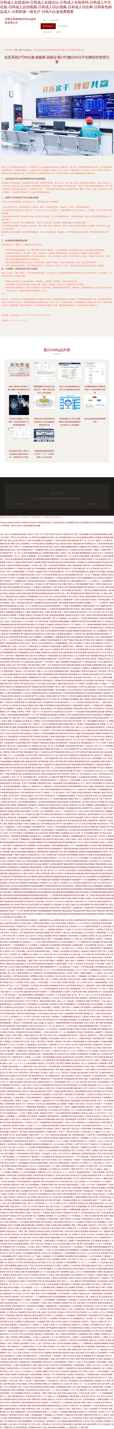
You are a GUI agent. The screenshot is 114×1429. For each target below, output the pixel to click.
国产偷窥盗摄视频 (31, 553)
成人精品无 (60, 793)
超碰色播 (102, 1063)
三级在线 (85, 1017)
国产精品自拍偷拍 (23, 733)
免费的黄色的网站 (63, 1023)
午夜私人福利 (106, 1200)
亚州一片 (96, 989)
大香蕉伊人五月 (31, 1122)
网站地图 (36, 526)
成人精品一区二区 (24, 606)
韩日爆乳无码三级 (39, 606)
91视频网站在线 (19, 581)
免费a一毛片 (46, 665)
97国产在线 (65, 1007)
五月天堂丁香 (104, 814)
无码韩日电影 (11, 1175)
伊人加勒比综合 (54, 1169)
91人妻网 (51, 992)
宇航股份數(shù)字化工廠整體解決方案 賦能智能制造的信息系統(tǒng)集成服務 (70, 422)
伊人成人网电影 (34, 1160)
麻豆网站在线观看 (94, 693)
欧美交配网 (37, 1129)
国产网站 (67, 637)
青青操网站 (67, 1178)
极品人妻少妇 (34, 1007)
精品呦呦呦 (46, 1085)
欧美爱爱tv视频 (62, 724)
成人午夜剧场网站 (32, 1185)
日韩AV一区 (101, 1101)
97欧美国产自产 (21, 926)
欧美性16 (71, 656)
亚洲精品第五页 (80, 693)
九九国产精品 (57, 1094)
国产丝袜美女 (59, 587)
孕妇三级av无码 (61, 758)
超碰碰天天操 (41, 572)
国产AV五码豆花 (78, 1150)
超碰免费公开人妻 (23, 964)
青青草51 (54, 780)
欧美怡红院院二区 (71, 578)
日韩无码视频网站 (49, 733)
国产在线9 (45, 615)
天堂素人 (25, 1101)
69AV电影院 (34, 985)
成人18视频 (28, 799)
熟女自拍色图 (94, 942)
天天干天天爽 (87, 989)
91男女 (69, 596)
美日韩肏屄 (42, 1045)
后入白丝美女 (59, 1144)
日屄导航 (11, 1138)
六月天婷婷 (103, 1026)
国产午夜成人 (75, 609)
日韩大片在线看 (75, 643)
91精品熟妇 (54, 1017)
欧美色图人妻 (29, 559)
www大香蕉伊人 (52, 1029)
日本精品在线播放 (26, 796)
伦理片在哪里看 (45, 727)
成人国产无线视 (54, 752)
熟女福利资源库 (64, 1150)
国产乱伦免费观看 (64, 768)
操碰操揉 (30, 852)
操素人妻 (76, 954)
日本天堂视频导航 (32, 578)
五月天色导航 (17, 957)
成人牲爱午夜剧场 (31, 1010)
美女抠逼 (6, 1010)
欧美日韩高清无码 (7, 926)
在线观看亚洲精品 (97, 656)
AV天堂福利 (19, 1045)
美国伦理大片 (68, 534)
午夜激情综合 (97, 1045)
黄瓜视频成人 (48, 680)
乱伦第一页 (28, 690)
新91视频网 (101, 606)
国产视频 (98, 845)
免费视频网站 (52, 802)
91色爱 (7, 774)
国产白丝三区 (87, 1060)
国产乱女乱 (94, 771)
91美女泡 (88, 1104)
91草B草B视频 (65, 590)
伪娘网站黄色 (77, 945)
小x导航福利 (44, 808)
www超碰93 (98, 973)
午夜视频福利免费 (54, 842)
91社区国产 (4, 537)
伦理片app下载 (73, 584)
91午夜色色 (98, 1191)
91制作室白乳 (21, 1197)
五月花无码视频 (47, 721)
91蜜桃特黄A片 (22, 1051)
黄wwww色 (41, 575)
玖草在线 (24, 948)
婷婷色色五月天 (48, 1101)
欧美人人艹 (58, 1032)
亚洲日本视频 (34, 652)
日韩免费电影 (48, 637)
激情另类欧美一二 (38, 758)
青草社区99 (19, 1107)
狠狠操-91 (88, 705)
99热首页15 (14, 933)
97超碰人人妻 (99, 1107)
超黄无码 (82, 789)
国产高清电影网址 (15, 693)
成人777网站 (95, 1013)
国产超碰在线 (15, 948)
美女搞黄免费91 (79, 1094)
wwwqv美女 (109, 1203)
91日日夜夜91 (30, 572)
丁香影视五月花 (74, 743)
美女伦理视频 (94, 534)
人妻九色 (64, 1073)
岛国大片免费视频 (28, 556)
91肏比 (105, 799)
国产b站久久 (88, 982)
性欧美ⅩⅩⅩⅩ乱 (92, 559)
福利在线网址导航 (96, 1203)
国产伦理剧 (80, 752)
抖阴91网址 (103, 1150)
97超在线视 (41, 802)
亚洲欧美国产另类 (86, 849)
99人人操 (85, 995)
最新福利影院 (80, 761)
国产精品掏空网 (9, 1026)
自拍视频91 (88, 603)
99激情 (11, 1082)
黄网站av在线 (88, 845)
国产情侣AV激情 (81, 1079)
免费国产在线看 (101, 733)
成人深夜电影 (89, 562)
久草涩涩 (24, 674)
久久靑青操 (39, 957)
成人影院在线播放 (68, 575)
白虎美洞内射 (9, 1191)
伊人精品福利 (5, 1185)
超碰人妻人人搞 (9, 973)
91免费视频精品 (36, 839)
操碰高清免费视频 (57, 615)
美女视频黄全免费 (80, 696)
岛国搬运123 (17, 1172)
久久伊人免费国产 (33, 1079)
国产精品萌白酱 (27, 793)
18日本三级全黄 (56, 817)
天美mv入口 (70, 1082)
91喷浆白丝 (82, 1035)
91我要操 (96, 705)
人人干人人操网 (61, 1141)
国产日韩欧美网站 (102, 730)
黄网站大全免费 (18, 1178)
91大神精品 (58, 578)
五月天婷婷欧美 (71, 628)
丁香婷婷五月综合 (104, 659)
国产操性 (11, 998)
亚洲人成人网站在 (7, 1107)
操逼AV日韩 (105, 1010)
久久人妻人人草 (107, 1085)
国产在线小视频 (95, 749)
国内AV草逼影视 (47, 1181)
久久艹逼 (50, 970)
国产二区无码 (47, 827)
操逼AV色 (64, 920)
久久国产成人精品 (84, 687)
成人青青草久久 (58, 1026)
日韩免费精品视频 (91, 833)
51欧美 (12, 603)
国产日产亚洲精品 (60, 618)
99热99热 (57, 976)
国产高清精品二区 (95, 547)
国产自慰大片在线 (36, 929)
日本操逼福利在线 (101, 967)
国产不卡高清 (41, 677)
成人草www (72, 1038)
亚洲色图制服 (5, 1023)
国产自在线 (55, 702)
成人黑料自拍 (89, 730)
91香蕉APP (30, 534)
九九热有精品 (106, 926)
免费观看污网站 (19, 761)
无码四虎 (108, 621)
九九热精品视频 (26, 1200)
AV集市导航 (40, 1041)
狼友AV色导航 (21, 1054)
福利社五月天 (61, 1203)
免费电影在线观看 (79, 631)
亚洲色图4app (82, 1122)
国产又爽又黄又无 (68, 649)
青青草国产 (58, 721)
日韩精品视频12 (21, 961)
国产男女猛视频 (70, 777)
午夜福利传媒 (41, 926)
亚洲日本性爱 (96, 957)
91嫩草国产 (102, 821)
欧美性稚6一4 (8, 945)
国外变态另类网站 (99, 1188)
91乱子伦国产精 (87, 954)
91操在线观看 (56, 783)
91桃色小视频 (5, 849)
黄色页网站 (54, 1125)
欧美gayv (96, 581)
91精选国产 (106, 693)
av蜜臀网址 (33, 976)
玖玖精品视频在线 (51, 989)
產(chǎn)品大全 (48, 26)
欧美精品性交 (18, 590)
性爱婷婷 (57, 680)
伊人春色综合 (76, 1060)
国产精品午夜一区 (81, 568)
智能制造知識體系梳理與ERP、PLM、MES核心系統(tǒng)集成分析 (44, 454)
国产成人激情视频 (86, 634)
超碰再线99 (76, 1113)
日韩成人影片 (11, 665)
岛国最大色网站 (14, 811)
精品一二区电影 (52, 951)
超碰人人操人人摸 (11, 1079)
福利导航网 (106, 1073)
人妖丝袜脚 (85, 1125)
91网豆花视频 (42, 621)
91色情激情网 (105, 581)
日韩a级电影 (28, 777)
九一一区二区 (50, 1203)
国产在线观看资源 (37, 603)
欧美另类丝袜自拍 (58, 1157)
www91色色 (36, 1057)
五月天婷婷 (6, 845)
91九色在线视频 (18, 755)
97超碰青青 (35, 1181)
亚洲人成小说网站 (46, 1010)
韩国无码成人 (24, 1073)
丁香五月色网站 (60, 540)
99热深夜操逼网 (77, 1135)
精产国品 (19, 752)
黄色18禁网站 (85, 699)
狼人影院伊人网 (33, 1197)
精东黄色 (106, 1119)
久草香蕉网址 (100, 1066)
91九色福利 (43, 752)
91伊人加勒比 (57, 708)
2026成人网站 (17, 992)
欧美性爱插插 (13, 587)
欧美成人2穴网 (100, 1116)
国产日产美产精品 (50, 699)
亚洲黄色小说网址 (87, 936)
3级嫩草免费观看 (77, 1107)
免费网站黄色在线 (39, 693)
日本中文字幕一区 (76, 833)
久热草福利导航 (67, 1066)
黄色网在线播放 (47, 830)
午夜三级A (108, 1191)
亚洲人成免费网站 (22, 544)
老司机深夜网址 (97, 1160)
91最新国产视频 (46, 1185)
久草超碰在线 (87, 1191)
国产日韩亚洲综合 (48, 796)
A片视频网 (46, 702)
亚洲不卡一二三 (35, 1141)
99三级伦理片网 (56, 1079)
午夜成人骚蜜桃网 (25, 1144)
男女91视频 (75, 733)
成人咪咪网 (55, 920)
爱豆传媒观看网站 (85, 578)
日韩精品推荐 (70, 746)
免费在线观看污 (86, 973)
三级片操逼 (24, 929)
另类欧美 (46, 1138)
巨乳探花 (58, 1057)
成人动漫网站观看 (46, 553)
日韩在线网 (51, 684)
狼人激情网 (57, 821)
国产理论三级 (35, 1188)
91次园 (18, 1153)
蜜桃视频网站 (24, 715)
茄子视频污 (102, 572)
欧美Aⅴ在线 (95, 1010)
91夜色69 (80, 948)
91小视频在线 (43, 945)
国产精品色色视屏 (62, 609)
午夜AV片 (79, 1076)
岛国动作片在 (48, 712)
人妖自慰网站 (64, 951)
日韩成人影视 (7, 590)
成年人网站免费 (106, 752)
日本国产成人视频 (32, 814)
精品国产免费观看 (28, 677)
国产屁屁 (57, 568)
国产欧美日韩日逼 (91, 920)
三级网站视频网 (99, 805)
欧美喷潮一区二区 (99, 830)
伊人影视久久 (49, 1023)
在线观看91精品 (8, 852)
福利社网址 (38, 1088)
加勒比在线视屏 (47, 774)
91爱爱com (39, 671)
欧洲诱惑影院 (39, 1200)
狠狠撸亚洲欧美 (71, 547)
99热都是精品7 (31, 1045)
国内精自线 (37, 547)
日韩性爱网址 (97, 715)
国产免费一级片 (53, 537)
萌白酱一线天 (39, 771)
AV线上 (104, 989)
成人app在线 (54, 596)
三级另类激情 (18, 989)
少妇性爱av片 (50, 957)
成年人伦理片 (84, 811)
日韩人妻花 (79, 1104)
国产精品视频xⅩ (9, 1157)
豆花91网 (57, 1185)
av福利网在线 (97, 1007)
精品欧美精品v (63, 802)
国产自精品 (44, 985)
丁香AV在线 (47, 1035)
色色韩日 (40, 1063)
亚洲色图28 (46, 1094)
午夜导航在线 (102, 690)
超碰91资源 (82, 677)
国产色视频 (50, 758)
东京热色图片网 (94, 1029)
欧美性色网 (97, 1119)
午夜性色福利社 (22, 1026)
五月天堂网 (36, 858)
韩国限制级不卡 (50, 967)
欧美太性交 (60, 1119)
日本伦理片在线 (31, 755)
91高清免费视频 (47, 1057)
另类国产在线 (17, 705)
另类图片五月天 (9, 1135)
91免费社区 (105, 1017)
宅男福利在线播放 (103, 765)
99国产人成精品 (91, 1150)
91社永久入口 (32, 1166)
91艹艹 (96, 603)
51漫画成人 (17, 671)
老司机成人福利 (17, 1125)
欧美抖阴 (109, 1020)
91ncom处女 (36, 942)
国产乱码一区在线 (34, 1104)
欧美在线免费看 (80, 652)
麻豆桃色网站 (73, 849)
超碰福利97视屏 (8, 814)
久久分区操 (19, 1147)
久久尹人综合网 (52, 1172)
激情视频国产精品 (86, 584)
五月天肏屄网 (88, 933)
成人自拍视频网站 (49, 1104)
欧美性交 (77, 1017)
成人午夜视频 (62, 699)
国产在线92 (69, 1181)
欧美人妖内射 (74, 1125)
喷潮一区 (11, 721)
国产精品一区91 (32, 808)
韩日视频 (37, 690)
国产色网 (75, 998)
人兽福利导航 (5, 799)
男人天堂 (94, 746)
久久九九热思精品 (50, 1150)
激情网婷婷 (49, 811)
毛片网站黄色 (31, 855)
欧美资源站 (71, 985)
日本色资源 (78, 1057)
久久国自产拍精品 (67, 640)
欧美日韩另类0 (81, 612)
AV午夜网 (48, 1132)
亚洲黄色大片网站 (83, 1001)
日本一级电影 (11, 712)
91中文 (33, 715)
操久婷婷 (9, 656)
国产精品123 (70, 1144)
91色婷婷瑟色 (32, 646)
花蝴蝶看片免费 (41, 550)
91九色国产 (12, 954)
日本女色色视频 (31, 1038)
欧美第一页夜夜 (59, 553)
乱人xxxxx (74, 789)
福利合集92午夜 (56, 1013)
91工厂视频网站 (81, 942)
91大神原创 (98, 929)
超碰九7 (100, 1169)
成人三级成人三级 (7, 621)
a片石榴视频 (9, 1116)
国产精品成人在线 (21, 640)
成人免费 (28, 702)
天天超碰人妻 (74, 1073)
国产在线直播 (7, 749)
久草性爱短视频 (87, 967)
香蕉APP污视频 (100, 684)
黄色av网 (87, 708)
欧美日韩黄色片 (92, 777)
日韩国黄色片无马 (106, 920)
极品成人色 (79, 730)
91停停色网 (99, 964)
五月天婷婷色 (95, 923)
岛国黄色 (16, 1200)
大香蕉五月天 (49, 1088)
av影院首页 (72, 1203)
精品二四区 (54, 1069)
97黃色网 (49, 1041)
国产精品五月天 (8, 687)
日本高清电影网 (51, 631)
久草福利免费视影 (24, 858)
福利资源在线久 (38, 1076)
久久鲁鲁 (32, 926)
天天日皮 (55, 998)
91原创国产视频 (23, 615)
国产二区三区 (40, 534)
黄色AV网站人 (59, 839)
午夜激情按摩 (9, 1104)
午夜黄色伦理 (29, 957)
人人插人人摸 (20, 1088)
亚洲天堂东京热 (74, 979)
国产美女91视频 (105, 836)
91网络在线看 (14, 1029)
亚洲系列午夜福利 (25, 1175)
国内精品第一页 (94, 1085)
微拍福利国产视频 (79, 565)
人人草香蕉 (83, 618)
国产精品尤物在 (34, 665)
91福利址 (98, 939)
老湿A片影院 (11, 733)
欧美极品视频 (72, 1088)
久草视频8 (89, 684)
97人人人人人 (17, 1063)
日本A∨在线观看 (59, 1035)
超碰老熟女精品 (44, 1082)
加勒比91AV (68, 845)
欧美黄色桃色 (71, 1085)
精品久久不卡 (46, 1178)
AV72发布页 (44, 954)
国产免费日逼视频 (82, 1013)
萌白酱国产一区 (27, 565)
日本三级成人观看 (72, 737)
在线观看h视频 (107, 537)
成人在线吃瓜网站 (20, 746)
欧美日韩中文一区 (66, 624)
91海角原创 (88, 1048)
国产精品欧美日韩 (45, 1048)
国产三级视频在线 (22, 839)
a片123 (101, 746)
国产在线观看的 (29, 845)
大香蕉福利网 (26, 1023)
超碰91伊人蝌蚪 (86, 1166)
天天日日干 (23, 939)
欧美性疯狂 (85, 1020)
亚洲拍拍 (67, 939)
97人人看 (11, 839)
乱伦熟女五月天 (97, 553)
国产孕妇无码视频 (88, 827)
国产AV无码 (80, 615)
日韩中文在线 (80, 600)
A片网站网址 (96, 793)
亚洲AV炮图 (17, 1035)
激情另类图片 (93, 618)
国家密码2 (60, 992)
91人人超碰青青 (84, 799)
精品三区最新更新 (86, 1032)
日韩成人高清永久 (99, 1194)
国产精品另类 (48, 839)
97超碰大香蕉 (105, 550)
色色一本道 (98, 1166)
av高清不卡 (71, 1172)
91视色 (20, 649)
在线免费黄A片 (10, 568)
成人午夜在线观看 (79, 537)
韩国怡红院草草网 (7, 961)
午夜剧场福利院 (103, 1082)
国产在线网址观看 (72, 718)
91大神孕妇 (20, 936)
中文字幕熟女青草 (62, 1101)
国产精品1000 (5, 755)
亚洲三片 (7, 992)
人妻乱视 (7, 596)
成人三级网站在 (84, 668)
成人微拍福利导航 (41, 852)
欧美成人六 (81, 985)
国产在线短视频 (77, 817)
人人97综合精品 (77, 702)
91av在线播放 (52, 677)
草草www (101, 1175)
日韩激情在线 (21, 1110)
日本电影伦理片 (36, 680)
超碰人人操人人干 (58, 1001)
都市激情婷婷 (98, 646)
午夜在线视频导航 (69, 1194)
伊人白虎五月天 (107, 1079)
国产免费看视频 (68, 730)
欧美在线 (48, 1200)
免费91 (49, 618)
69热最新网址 (98, 786)
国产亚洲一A (44, 1066)
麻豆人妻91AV (46, 979)
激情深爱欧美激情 (63, 705)
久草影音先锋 (54, 1135)
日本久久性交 (59, 1010)
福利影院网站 (91, 596)
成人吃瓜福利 (35, 615)
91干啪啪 (21, 849)
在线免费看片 (97, 758)
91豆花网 (72, 1141)
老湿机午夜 (64, 1125)
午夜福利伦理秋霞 (48, 858)
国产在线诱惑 (64, 789)
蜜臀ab (72, 957)
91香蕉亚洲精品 (45, 708)
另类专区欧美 (96, 1097)
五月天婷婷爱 (25, 696)
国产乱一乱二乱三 (94, 677)
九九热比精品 (85, 1132)
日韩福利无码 (42, 805)
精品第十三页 (23, 1007)
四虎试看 (62, 596)
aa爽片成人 (66, 933)
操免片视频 (66, 1185)
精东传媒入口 (31, 575)
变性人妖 (11, 540)
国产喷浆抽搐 (43, 761)
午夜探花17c (19, 1038)
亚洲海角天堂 (106, 1144)
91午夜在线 (71, 830)
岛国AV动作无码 (27, 609)
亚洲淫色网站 (66, 945)
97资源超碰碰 (57, 939)
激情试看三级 (65, 1135)
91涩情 (19, 995)
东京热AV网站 (99, 954)
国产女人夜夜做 (82, 749)
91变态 (70, 964)
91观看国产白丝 (85, 1147)
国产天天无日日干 (83, 1144)
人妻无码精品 (95, 556)
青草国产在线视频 (33, 562)
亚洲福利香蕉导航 (32, 1178)
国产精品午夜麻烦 (64, 1063)
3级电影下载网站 (88, 979)
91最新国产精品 (67, 646)
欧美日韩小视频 (80, 808)
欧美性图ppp (46, 998)
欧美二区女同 (20, 808)
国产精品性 (50, 534)
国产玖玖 (59, 824)
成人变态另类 (81, 1082)
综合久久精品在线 (23, 1119)
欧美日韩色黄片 (25, 587)
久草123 (20, 789)
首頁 (44, 20)
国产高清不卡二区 (94, 839)
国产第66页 (6, 705)
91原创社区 (8, 702)
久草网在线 (103, 603)
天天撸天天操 (61, 1088)
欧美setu (18, 1206)
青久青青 (14, 796)
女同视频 (92, 1054)
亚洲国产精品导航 (48, 562)
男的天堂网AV (22, 665)
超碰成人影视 (53, 624)
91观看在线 (40, 1172)
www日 (89, 1181)
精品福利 (5, 777)
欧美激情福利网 (8, 842)
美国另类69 (92, 1035)
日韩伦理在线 (38, 1175)
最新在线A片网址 (35, 674)
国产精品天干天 (67, 568)
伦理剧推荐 (82, 755)
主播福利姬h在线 (97, 668)
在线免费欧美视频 (42, 559)
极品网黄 (6, 1085)
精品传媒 (80, 1141)
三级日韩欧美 (24, 730)
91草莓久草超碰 (100, 584)
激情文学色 (106, 793)
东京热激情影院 (77, 1023)
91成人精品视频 (72, 553)
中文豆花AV (30, 1150)
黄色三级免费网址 (63, 662)
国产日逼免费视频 (65, 1197)
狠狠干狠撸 (46, 942)
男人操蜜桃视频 (15, 631)
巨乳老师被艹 (9, 1054)
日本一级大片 (5, 534)
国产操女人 (103, 671)
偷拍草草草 (76, 768)
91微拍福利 (67, 1094)
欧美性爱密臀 (25, 768)
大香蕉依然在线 (62, 926)
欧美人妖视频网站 (93, 761)
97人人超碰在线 (43, 1125)
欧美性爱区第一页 (89, 1110)
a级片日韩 (92, 1082)
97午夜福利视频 (14, 609)
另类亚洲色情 (41, 590)
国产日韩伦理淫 (60, 855)
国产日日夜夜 (55, 933)
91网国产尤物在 (19, 855)
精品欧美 (33, 836)
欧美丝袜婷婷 (106, 1013)
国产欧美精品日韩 (50, 1020)
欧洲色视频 (39, 1132)
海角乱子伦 (67, 954)
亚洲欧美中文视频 (85, 855)
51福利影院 (33, 817)
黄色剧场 (36, 1144)
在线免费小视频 (83, 712)
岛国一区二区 (37, 712)
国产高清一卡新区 (43, 612)
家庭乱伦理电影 (53, 590)
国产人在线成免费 (51, 565)
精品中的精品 (91, 600)
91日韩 (93, 1172)
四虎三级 (101, 951)
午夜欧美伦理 (16, 1057)
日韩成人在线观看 (44, 936)
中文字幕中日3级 (23, 1188)
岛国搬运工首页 (64, 715)
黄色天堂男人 (57, 600)
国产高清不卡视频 (31, 628)
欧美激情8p (20, 970)
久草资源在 (65, 727)
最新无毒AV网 (29, 992)
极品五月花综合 (9, 1032)
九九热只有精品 (14, 967)
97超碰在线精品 (30, 1169)
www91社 (81, 926)
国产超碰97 (23, 1194)
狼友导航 (87, 1045)
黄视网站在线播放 (46, 659)
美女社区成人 (86, 758)
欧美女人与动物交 (70, 550)
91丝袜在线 (62, 780)
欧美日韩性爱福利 (45, 740)
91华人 (90, 612)
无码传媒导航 (13, 737)
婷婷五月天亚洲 (19, 923)
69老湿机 (56, 1007)
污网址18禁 (81, 839)
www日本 (69, 1026)
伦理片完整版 (33, 659)
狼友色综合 (4, 942)
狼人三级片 (41, 855)
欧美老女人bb (20, 621)
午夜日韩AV (4, 933)
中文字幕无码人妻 (96, 568)
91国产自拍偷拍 (21, 550)
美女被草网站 (54, 1066)
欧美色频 (55, 1147)
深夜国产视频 (54, 833)
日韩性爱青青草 (16, 1203)
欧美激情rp (101, 1172)
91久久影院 (99, 587)
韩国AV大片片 (70, 1010)
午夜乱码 (51, 926)
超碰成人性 (46, 1194)
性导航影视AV (89, 637)
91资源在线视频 (12, 715)
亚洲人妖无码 (34, 1026)
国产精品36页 (99, 1091)
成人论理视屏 (80, 1181)
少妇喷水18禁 (25, 724)
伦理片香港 (67, 821)
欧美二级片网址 (83, 802)
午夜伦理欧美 (65, 998)
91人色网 (75, 939)
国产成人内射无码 (60, 544)
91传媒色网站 (68, 1013)
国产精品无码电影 (85, 550)
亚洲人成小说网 (68, 976)
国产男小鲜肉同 (79, 596)
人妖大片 (57, 811)
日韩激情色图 (34, 939)
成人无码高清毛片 (76, 690)
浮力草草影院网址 (7, 1088)
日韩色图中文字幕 (83, 957)
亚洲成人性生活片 (103, 1094)
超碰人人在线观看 (46, 976)
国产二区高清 (38, 777)
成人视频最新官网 (52, 1076)
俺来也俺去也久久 (60, 1097)
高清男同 (50, 855)
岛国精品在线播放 (85, 852)
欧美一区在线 (52, 628)
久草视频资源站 (32, 596)
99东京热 (38, 1020)
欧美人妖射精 (9, 1163)
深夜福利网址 (68, 652)
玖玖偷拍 (83, 1175)
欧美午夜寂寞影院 (61, 674)
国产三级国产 (14, 684)
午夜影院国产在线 (44, 783)
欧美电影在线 (33, 727)
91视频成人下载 (21, 708)
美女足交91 (101, 945)
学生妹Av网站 (9, 544)
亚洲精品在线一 (12, 1113)
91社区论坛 (26, 693)
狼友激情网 (14, 942)
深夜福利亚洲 (107, 796)
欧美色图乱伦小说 (9, 699)
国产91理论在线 (33, 1017)
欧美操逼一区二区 (7, 1045)
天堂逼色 (45, 1188)
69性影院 (30, 581)
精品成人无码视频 (97, 802)
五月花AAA (66, 1153)
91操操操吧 (63, 1116)
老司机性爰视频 (37, 964)
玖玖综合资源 (87, 929)
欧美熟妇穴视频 (98, 740)
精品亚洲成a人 (15, 793)
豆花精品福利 (18, 1048)
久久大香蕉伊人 (9, 1169)
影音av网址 (32, 1082)
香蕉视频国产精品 (31, 752)
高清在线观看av (22, 1135)
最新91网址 (33, 961)
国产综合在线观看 (39, 537)
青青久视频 (38, 705)
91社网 (70, 696)
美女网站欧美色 (30, 1048)
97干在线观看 (44, 1157)
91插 (83, 780)
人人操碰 (15, 1097)
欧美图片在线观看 (94, 537)
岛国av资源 (72, 677)
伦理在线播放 (84, 556)
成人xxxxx (104, 771)
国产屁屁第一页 (79, 721)
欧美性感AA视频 (57, 1138)
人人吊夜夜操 (49, 929)
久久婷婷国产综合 (18, 1004)
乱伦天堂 (66, 817)
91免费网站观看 (66, 1017)
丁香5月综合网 (29, 671)
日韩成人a (103, 842)
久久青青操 (15, 1041)
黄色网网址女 (48, 643)
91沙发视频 (32, 945)
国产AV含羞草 (36, 1138)
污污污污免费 (101, 743)
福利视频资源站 (65, 537)
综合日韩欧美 (98, 578)
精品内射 (33, 1091)
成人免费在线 (15, 677)
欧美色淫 (59, 562)
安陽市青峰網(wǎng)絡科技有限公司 (63, 504)
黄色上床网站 (81, 1029)
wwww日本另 (94, 995)
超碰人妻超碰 (65, 1069)
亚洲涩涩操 (39, 1203)
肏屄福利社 (93, 998)
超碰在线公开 (37, 786)
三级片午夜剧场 (9, 1197)
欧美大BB (82, 628)
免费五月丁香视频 (75, 724)
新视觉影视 (72, 674)
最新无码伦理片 (101, 1076)
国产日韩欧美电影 (27, 600)
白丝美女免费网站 (55, 550)
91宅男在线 (89, 961)
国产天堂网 (78, 1045)
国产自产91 (80, 1169)
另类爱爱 (19, 1169)
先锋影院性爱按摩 (13, 1091)
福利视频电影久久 (88, 743)
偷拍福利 (24, 1153)
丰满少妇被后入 (73, 936)
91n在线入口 (69, 929)
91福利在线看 (94, 1079)
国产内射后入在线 (15, 802)
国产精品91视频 (86, 786)
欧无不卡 (37, 1085)
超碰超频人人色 (72, 970)
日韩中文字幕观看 (33, 540)
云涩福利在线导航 (9, 649)
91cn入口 (72, 1051)
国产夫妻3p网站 (9, 1051)
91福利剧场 (53, 621)
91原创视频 (68, 808)
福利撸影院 (97, 624)
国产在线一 (61, 593)
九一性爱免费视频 (58, 1082)
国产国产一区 (18, 584)
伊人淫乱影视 (82, 1157)
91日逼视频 (16, 771)
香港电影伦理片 (76, 662)
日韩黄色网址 (9, 743)
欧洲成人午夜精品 (105, 628)
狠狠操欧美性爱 (21, 687)
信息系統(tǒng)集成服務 (44, 504)
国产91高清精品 (57, 556)
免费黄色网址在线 (99, 665)
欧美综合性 (19, 1001)
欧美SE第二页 (15, 758)
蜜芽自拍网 (66, 995)
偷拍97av (96, 1147)
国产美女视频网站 (7, 708)
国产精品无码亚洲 (98, 718)
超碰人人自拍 (25, 1097)
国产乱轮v (76, 1129)
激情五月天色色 (103, 596)
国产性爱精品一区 (66, 1110)
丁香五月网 (6, 668)
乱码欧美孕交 (29, 662)
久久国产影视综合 (50, 584)
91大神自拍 (34, 544)
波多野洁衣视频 (51, 603)
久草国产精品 (105, 1122)
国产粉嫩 (59, 777)
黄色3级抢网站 (73, 540)
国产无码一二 (97, 702)
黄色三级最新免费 (90, 821)
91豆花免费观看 (101, 1135)
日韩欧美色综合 (74, 758)
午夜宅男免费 (29, 590)
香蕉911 (31, 550)
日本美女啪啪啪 (97, 1004)
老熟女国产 (66, 1129)
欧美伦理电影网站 (53, 606)
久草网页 (20, 712)
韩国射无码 (45, 1079)
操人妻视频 (61, 1104)
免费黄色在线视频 (57, 808)
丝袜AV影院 (56, 1194)
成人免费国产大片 (58, 718)
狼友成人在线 (87, 1113)
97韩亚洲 (102, 1051)
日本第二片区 (7, 833)
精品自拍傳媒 (34, 1051)
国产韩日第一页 (35, 1191)
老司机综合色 (83, 1203)
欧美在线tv (36, 774)
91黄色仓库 (16, 1023)
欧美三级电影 (11, 805)
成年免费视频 (72, 855)
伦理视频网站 (74, 699)
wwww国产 (90, 1185)
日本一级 (106, 758)
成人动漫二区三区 (46, 746)
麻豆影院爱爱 (76, 680)
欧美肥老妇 (27, 774)
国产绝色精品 (33, 687)
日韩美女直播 (107, 677)
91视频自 (70, 1104)
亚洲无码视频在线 (98, 699)
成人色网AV (34, 954)
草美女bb (62, 985)
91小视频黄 (74, 1007)
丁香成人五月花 (36, 643)
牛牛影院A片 (36, 733)
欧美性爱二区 (41, 970)
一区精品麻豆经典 (22, 603)
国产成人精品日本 (95, 755)
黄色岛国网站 (76, 581)
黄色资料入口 (59, 814)
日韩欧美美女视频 (46, 743)
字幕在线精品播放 (87, 733)
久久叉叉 (76, 740)
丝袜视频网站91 (70, 1004)
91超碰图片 (59, 961)
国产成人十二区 (12, 985)
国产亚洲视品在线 (48, 824)
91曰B (5, 954)
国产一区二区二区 (16, 553)
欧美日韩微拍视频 (63, 1060)
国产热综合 (109, 656)
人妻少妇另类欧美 (67, 1076)
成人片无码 (39, 789)
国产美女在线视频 (89, 621)
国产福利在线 (89, 587)
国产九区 (87, 1010)
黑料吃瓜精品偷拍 (101, 634)
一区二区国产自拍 (60, 1048)
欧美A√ (110, 998)
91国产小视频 (70, 793)
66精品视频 (31, 718)
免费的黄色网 (63, 1163)
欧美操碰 (73, 802)
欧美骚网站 (71, 796)
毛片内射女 (25, 758)
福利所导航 (12, 817)
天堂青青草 (81, 1119)
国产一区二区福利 (71, 556)
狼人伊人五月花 (56, 954)
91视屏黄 (57, 1041)
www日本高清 (83, 923)
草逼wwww (47, 799)
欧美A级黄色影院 (60, 743)
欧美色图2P (86, 1188)
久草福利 (19, 568)
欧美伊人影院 (24, 643)
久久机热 (38, 600)
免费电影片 (42, 656)
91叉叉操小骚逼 (17, 799)
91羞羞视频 (58, 637)
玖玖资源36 (50, 995)
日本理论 (38, 793)
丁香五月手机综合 (72, 1132)
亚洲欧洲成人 (29, 584)
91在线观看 (78, 845)
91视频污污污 (25, 786)
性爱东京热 (16, 668)
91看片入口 (19, 814)
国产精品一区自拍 (83, 746)
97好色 (14, 1129)
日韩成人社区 (56, 1160)
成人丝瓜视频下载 (11, 575)
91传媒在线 (85, 1160)
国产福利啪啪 (91, 628)
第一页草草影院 (101, 774)
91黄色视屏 (107, 957)
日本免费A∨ (7, 1048)
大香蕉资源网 (85, 1129)
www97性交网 (55, 1188)
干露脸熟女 (65, 836)
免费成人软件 (22, 699)
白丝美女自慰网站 (43, 845)
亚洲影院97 (84, 998)
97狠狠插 (85, 768)
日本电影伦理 (24, 737)
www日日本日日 (99, 1113)
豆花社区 (7, 957)
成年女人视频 (59, 547)
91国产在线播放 (69, 749)
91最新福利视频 (47, 1054)
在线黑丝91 (14, 1132)
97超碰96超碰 (28, 1035)
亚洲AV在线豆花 (62, 805)
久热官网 (72, 926)
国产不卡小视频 (38, 696)
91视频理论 (35, 979)
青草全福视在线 (77, 637)
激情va (22, 1079)
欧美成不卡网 (25, 1076)
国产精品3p (77, 771)
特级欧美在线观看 (76, 603)
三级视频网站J (23, 817)
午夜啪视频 (25, 827)
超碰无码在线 (60, 765)
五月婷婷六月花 (9, 951)
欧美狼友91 (97, 1181)
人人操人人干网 (102, 1141)
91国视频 (6, 1041)
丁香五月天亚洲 (82, 796)
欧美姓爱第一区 (74, 1020)
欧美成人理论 (64, 989)
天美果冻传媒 (71, 687)
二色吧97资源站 (68, 612)
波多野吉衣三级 (61, 712)
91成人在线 (105, 1001)
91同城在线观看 (79, 1197)
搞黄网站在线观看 (97, 712)
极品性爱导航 (14, 624)
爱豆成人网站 (46, 939)
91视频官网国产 (77, 705)
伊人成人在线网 (102, 936)
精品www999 (55, 1073)
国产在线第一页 (36, 1073)
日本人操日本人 (102, 976)
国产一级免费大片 (107, 649)
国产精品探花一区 (43, 718)
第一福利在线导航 (43, 1001)
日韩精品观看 (55, 646)
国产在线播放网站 (22, 652)
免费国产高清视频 (15, 824)
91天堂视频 (64, 1147)
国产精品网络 (91, 824)
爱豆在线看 (66, 680)
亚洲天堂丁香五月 (59, 696)
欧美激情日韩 (85, 718)
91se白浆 (83, 970)
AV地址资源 (45, 1017)
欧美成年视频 (20, 852)
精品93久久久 (97, 687)
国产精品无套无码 (92, 752)
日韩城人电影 (95, 1017)
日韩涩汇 (57, 1129)
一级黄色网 (78, 646)
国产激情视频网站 (79, 572)
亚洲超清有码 (93, 1122)
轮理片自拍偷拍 (32, 743)
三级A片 (37, 796)
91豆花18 (23, 1113)
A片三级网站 (80, 684)
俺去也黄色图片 (35, 1032)
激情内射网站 (28, 995)
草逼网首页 (108, 578)
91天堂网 (77, 1110)
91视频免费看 (100, 933)
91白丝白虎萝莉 (89, 1069)
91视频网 (103, 1060)
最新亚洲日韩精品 (73, 665)
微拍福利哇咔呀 (83, 1172)
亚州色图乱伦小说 (100, 643)
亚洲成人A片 (13, 1194)
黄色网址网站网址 (29, 802)
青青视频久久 (42, 1107)
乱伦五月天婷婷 (51, 771)
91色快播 (89, 624)
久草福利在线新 (104, 1197)
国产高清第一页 (56, 749)
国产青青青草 (20, 842)
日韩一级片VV (27, 1085)
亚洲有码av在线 (11, 1007)
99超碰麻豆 (42, 1116)
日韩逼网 (22, 575)
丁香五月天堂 (15, 537)
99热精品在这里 (62, 957)
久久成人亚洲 (57, 755)
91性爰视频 (23, 985)
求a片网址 (47, 634)
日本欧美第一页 (17, 783)
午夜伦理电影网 (53, 640)
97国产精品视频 (103, 600)
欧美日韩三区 (46, 1197)
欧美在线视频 (86, 665)
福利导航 (70, 684)
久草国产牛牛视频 (23, 1138)
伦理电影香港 (19, 702)
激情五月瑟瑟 (44, 1166)
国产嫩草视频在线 (69, 842)
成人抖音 (87, 836)
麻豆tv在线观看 (57, 634)
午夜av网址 (66, 1041)
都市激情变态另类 (63, 733)
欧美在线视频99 (68, 942)
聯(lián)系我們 (63, 26)
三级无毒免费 (44, 780)
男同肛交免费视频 (59, 936)
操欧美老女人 (65, 702)
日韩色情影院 (76, 1069)
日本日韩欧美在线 (47, 814)
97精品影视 (93, 1157)
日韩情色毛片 (93, 1063)
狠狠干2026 (75, 1166)
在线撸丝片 (68, 634)
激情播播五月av (47, 1144)
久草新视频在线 (49, 705)
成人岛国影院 (33, 746)
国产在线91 (67, 659)
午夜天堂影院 (89, 964)
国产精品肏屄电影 (28, 1013)
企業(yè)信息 (47, 32)
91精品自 (3, 1194)
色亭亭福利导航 (24, 1181)
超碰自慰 (61, 973)
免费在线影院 (5, 783)
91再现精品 (107, 939)
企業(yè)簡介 (54, 20)
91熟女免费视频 (29, 1172)
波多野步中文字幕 (20, 765)
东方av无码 (44, 1051)
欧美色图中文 (49, 1175)
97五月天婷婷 (40, 684)
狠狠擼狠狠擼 (107, 845)
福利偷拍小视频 (106, 534)
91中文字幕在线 (14, 618)
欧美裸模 (17, 565)
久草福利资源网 (82, 649)
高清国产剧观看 (47, 690)
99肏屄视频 (96, 1038)
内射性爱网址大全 (99, 783)
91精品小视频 (11, 858)
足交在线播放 (29, 989)
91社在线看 (81, 777)
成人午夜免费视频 (38, 568)
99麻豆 (96, 1060)
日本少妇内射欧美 (7, 1001)
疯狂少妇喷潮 (37, 768)
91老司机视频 (42, 982)
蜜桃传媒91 (91, 985)
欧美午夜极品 (81, 559)
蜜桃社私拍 (10, 964)
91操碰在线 (82, 547)
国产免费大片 (18, 833)
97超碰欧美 (47, 1097)
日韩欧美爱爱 (52, 656)
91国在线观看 (74, 671)
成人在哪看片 (23, 954)
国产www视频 (50, 777)
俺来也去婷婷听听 (36, 948)
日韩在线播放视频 (70, 783)
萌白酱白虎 (70, 1029)
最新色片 (93, 951)
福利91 (55, 1132)
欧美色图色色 (44, 1069)
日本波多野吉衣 (98, 708)
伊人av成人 (22, 1060)
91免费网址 (79, 961)
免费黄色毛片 (55, 559)
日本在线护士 (50, 662)
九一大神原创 (90, 1141)
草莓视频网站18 (20, 945)
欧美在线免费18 (48, 1141)
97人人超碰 (55, 1166)
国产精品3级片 (48, 547)
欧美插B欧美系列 (21, 1141)
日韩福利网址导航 (35, 765)
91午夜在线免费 (67, 693)
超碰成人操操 (14, 593)
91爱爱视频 (8, 612)
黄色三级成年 (14, 696)
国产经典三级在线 (89, 659)
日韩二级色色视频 (28, 1029)
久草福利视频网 (18, 572)
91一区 (52, 793)
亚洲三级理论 (34, 1153)
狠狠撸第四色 (98, 852)
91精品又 (102, 817)
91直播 (40, 649)
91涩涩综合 (88, 1116)
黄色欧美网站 (42, 1163)
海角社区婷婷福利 (22, 920)
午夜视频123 (36, 730)
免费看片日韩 (41, 842)
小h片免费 (51, 609)
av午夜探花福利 (58, 740)
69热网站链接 (30, 1107)
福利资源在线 (39, 581)
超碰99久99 (20, 998)
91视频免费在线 (60, 830)
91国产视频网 (91, 721)
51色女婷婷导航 (90, 945)
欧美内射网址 (94, 674)
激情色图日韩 (45, 920)
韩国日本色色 (71, 1035)
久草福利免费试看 (60, 799)
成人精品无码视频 (68, 559)
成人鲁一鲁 (76, 995)
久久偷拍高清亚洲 (54, 693)
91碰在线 (9, 565)
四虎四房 (52, 805)
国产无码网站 (33, 780)
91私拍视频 (62, 1020)
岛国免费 (87, 702)
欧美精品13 (34, 920)
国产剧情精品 (87, 544)
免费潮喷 (12, 615)
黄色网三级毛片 (71, 814)
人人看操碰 (42, 640)
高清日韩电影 (95, 811)
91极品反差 (73, 1147)
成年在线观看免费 (70, 852)
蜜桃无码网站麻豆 (93, 926)
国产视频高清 (86, 593)
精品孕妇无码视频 (46, 687)
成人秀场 (97, 1048)
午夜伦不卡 (10, 562)
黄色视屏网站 (48, 674)
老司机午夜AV (96, 1125)
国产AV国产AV (15, 547)
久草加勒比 (108, 1104)
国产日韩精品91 (6, 581)
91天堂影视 (66, 811)
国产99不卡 (21, 718)
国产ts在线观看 (30, 783)
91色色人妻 (87, 646)
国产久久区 (13, 1073)
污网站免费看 (63, 603)
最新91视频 (16, 1013)
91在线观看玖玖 (12, 929)
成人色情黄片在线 (82, 656)
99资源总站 (74, 1163)
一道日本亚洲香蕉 (43, 556)
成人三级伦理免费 (100, 544)
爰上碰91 (94, 836)
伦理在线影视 (9, 740)
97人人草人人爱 (6, 1017)
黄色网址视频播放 (35, 699)
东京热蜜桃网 (54, 945)
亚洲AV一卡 (72, 712)
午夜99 (8, 771)
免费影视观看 (63, 621)
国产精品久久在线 (92, 1178)
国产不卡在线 (9, 578)
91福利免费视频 (57, 845)
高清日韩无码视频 (52, 668)
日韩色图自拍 (69, 1079)
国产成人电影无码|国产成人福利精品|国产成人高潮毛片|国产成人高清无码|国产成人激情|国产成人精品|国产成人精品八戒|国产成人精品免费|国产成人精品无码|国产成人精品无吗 (56, 904)
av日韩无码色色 (42, 1013)
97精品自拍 (22, 1160)
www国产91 (12, 1060)
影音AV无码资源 (75, 1191)
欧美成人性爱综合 (71, 1138)
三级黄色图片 (91, 789)
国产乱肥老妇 (69, 761)
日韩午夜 (64, 1191)
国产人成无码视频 (94, 565)
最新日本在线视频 (91, 842)
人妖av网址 (10, 970)
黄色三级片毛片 (31, 656)
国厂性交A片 (91, 1169)
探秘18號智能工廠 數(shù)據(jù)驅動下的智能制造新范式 (19, 389)
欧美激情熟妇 (75, 989)
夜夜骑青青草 (18, 559)
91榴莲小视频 (30, 612)
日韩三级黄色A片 (97, 640)
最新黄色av (82, 814)
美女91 (100, 1110)
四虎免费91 (103, 590)
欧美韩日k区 (56, 942)
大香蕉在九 (91, 1094)
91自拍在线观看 (107, 556)
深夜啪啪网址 (39, 995)
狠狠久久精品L (33, 1113)
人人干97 (106, 1125)
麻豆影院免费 (93, 814)
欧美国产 (97, 948)
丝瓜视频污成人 (34, 824)
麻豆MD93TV (70, 948)
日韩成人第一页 (14, 600)
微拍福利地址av (17, 1122)
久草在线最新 (59, 746)
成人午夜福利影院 (34, 1094)
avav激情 (53, 1051)
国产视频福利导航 (27, 933)
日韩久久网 (100, 1153)
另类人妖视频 (85, 740)
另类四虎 (104, 575)
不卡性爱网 (18, 982)
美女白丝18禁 (97, 799)
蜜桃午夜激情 (13, 680)
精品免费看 (32, 640)
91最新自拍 (84, 671)
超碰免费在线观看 (42, 933)
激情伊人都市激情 (60, 979)
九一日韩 (105, 1163)
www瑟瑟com (30, 1125)
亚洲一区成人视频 (100, 662)
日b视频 (74, 668)
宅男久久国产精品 (56, 761)
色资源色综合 (79, 1066)
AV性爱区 (69, 973)
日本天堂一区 (93, 1088)
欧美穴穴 (71, 1048)
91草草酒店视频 (53, 572)
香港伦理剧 (23, 637)
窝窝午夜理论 (106, 761)
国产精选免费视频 (73, 786)
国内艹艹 (96, 1200)
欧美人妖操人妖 (16, 1010)
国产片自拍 (57, 659)
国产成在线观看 (27, 771)
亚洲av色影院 (100, 961)
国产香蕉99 (95, 1001)
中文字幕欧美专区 (23, 1157)
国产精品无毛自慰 (58, 1085)
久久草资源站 (53, 1110)
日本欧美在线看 (59, 786)
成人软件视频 (87, 680)
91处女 (46, 649)
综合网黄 (12, 727)
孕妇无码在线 (102, 824)
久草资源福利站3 (35, 1060)
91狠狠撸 (79, 562)
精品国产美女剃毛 (102, 562)
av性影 (55, 1197)
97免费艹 (28, 712)
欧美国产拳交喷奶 (27, 624)
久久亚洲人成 (86, 643)
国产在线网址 (41, 992)
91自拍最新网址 (51, 581)
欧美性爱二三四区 (78, 1185)
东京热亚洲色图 (99, 855)
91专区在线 (109, 680)
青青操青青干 (30, 849)
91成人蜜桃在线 (63, 967)
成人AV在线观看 (44, 836)
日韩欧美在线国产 (89, 606)
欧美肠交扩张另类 (59, 665)
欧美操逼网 (48, 964)
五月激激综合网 (83, 1004)
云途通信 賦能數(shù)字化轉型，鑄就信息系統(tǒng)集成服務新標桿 (19, 422)
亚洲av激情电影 (89, 690)
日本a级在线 (56, 836)
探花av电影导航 (6, 923)
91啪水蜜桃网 (36, 827)
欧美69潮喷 (62, 584)
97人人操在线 (16, 1020)
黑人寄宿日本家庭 (59, 923)
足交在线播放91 (47, 540)
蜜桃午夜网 (56, 727)
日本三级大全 (76, 727)
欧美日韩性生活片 (68, 752)
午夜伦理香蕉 (49, 948)
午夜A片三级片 (60, 687)
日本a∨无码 (59, 1181)
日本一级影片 (65, 1107)
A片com (35, 821)
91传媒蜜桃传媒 (44, 1122)
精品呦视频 (28, 833)
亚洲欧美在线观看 (106, 618)
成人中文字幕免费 (92, 780)
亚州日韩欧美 (31, 1116)
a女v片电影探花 (35, 973)
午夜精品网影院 (21, 659)
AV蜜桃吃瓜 (47, 786)
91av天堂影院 (30, 1147)
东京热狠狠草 (44, 646)
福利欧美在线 (29, 789)
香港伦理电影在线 (54, 575)
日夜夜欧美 (91, 652)
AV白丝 (57, 1191)
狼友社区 (102, 998)
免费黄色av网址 (16, 774)
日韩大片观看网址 (35, 637)
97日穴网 (6, 677)
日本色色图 (20, 951)
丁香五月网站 (56, 730)
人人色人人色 (56, 1153)
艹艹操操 (64, 606)
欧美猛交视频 (25, 593)
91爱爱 (72, 1169)
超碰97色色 (69, 961)
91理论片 (33, 740)
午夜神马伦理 (11, 830)
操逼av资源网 (62, 982)
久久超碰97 (107, 1181)
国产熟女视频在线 (17, 690)
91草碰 (76, 634)
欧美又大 (100, 621)
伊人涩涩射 (49, 671)
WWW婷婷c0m (85, 1163)
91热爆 (108, 964)
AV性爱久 (8, 1035)
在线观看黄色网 (77, 836)
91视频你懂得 (19, 656)
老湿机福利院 (40, 951)
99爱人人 (79, 1048)
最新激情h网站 (31, 761)
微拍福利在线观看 (18, 534)
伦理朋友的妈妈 (77, 715)
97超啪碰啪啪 (48, 1191)
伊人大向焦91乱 (67, 1045)
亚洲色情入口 (82, 1051)
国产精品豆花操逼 (76, 1116)
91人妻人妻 (4, 1203)
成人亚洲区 (62, 656)
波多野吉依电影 (40, 609)
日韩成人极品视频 (51, 789)
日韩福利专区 (9, 808)
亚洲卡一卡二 (18, 749)
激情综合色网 (84, 1097)
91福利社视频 (61, 684)
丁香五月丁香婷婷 (90, 817)
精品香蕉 (38, 634)
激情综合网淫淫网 (25, 1129)
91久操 (10, 640)
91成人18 (4, 1082)
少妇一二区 (60, 948)
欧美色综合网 (9, 550)
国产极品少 (75, 951)
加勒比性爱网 (20, 562)
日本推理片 (45, 730)
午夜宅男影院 (85, 1007)
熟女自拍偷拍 (28, 705)
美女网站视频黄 (25, 821)
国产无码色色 (33, 708)
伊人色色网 (93, 1051)
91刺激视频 (64, 833)
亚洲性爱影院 (82, 1054)
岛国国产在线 (72, 799)
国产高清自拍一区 (87, 774)
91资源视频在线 (94, 970)
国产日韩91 (6, 572)
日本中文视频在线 (70, 755)
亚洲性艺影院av (44, 923)
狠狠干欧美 (4, 684)
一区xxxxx (17, 556)
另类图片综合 (8, 982)
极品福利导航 (77, 821)
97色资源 (11, 1188)
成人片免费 (106, 727)
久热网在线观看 (100, 982)
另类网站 (7, 1172)
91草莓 (25, 824)
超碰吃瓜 (16, 674)
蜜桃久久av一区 (19, 1017)
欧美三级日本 (7, 746)
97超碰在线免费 (59, 1091)
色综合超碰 (22, 1166)
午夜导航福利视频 (50, 973)
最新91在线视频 (22, 1191)
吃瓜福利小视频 (40, 618)
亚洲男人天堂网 (70, 992)
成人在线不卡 (31, 936)
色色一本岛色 (104, 1157)
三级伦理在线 (11, 1144)
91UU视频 (103, 1178)
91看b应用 (29, 951)
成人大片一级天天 (84, 783)
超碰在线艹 (39, 662)
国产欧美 (86, 640)
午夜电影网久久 (47, 587)
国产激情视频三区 (88, 765)
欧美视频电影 (56, 849)
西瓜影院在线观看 (39, 593)
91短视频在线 (17, 845)
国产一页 (15, 939)
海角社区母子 (34, 1135)
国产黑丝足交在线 (13, 979)
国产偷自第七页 (11, 1160)
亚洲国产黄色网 (10, 1166)
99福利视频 (64, 1166)
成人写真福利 (83, 674)
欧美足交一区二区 (83, 575)
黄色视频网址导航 (61, 671)
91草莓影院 (36, 587)
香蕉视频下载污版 (96, 768)
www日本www (95, 1138)
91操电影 (45, 793)
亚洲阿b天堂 (15, 1076)
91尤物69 (4, 680)
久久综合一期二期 (7, 1147)
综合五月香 (43, 596)
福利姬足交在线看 (22, 721)
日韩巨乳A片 (89, 1057)
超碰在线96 (40, 1029)
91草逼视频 (30, 842)
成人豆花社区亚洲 (61, 1054)
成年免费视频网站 (7, 652)
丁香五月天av (44, 817)
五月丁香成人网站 (84, 1194)
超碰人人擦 (7, 1063)
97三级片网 (89, 1135)
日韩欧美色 (20, 1150)
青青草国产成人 (64, 581)
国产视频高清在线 (27, 634)
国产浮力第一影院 (27, 1041)
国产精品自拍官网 (21, 976)
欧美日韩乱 (67, 721)
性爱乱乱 (70, 1091)
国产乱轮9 (34, 1066)
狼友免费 (84, 1073)
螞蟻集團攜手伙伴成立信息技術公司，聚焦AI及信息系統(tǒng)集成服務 (44, 389)
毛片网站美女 (22, 830)
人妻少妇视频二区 (61, 690)
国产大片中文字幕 (103, 652)
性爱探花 (59, 929)
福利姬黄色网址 (12, 643)
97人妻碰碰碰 (80, 976)
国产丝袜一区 (98, 593)
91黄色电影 (87, 662)
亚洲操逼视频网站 (44, 1147)
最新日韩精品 (86, 609)
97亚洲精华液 (26, 547)
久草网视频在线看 (7, 659)
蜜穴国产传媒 (38, 967)
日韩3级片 (89, 1107)
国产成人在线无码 (94, 808)
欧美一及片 (39, 811)
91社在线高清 (72, 618)
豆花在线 (32, 1163)
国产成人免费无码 (38, 668)
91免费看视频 (102, 789)
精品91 (46, 1073)
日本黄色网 (30, 970)
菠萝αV (76, 973)
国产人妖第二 (13, 646)
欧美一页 (107, 852)
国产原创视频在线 (74, 593)
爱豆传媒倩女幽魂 (100, 615)
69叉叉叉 (80, 842)
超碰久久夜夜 (9, 1119)
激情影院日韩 (11, 789)
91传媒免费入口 (53, 1045)
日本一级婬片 (96, 540)
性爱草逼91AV (102, 721)
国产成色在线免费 (102, 1057)
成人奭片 (78, 929)
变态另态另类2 (105, 777)
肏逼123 (11, 1069)
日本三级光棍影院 (46, 578)
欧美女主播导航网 (76, 920)
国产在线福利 (101, 827)
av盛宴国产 (98, 1032)
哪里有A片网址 (10, 752)
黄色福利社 (76, 1063)
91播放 (65, 849)
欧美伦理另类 (99, 849)
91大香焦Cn (75, 967)
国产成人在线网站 (19, 596)
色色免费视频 (79, 1091)
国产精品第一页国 (95, 696)
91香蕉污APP (74, 774)
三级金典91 (70, 1001)
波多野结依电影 (69, 562)
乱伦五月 (24, 780)
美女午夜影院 (101, 1069)
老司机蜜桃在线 (10, 606)
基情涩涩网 (8, 671)
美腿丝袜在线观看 (65, 771)
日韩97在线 (45, 1160)
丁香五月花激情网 (48, 724)
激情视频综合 (36, 1097)
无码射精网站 (27, 631)
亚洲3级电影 (100, 979)
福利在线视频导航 (84, 830)
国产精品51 (57, 1200)
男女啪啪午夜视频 (65, 631)
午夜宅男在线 (99, 680)
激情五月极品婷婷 (74, 544)
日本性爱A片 (98, 1104)
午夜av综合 (66, 1188)
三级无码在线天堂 (45, 755)
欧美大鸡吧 (38, 799)
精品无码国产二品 (27, 811)
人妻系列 (88, 615)
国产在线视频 (41, 715)
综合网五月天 (7, 628)
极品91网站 (90, 1066)
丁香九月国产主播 (11, 821)
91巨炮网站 (83, 1138)
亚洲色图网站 (24, 836)
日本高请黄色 (31, 1004)
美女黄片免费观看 (86, 805)
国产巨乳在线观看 (91, 590)
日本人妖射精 (108, 687)
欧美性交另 (75, 1175)
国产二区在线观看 (81, 534)
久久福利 (85, 727)
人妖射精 (49, 568)
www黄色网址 (20, 1094)
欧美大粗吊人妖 (95, 796)
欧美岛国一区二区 (13, 724)
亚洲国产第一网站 (9, 718)
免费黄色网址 (22, 805)
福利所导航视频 (96, 727)
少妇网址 (106, 1129)
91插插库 (96, 550)
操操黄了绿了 (21, 1104)
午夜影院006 (72, 923)
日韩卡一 (7, 1178)
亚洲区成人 (73, 805)
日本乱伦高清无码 (41, 833)
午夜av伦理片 (89, 1023)
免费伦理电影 (24, 680)
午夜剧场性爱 (60, 970)
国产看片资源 (56, 612)
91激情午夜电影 (84, 1038)
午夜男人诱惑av (30, 982)
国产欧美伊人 (15, 1085)
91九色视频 (19, 578)
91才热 (58, 995)
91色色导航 (76, 1188)
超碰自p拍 (31, 1110)
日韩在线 (38, 584)
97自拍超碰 (45, 1153)
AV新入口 (63, 1038)
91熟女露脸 (96, 1163)
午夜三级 (42, 961)
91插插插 (6, 758)
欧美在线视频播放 (13, 786)
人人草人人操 (73, 1097)
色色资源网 (105, 995)
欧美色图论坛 (19, 612)
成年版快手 (32, 805)
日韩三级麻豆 (9, 1153)
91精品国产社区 (48, 765)
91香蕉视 (107, 553)
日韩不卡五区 (70, 1122)
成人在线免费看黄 (31, 749)
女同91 (61, 1132)
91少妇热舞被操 (22, 1163)
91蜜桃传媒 (67, 1160)
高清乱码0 (79, 640)
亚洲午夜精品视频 (58, 737)
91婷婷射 (76, 1160)
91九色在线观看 (74, 780)
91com (105, 749)
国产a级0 (3, 540)
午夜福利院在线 (34, 1054)
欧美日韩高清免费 (74, 765)
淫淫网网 (44, 652)
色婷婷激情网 (70, 1119)
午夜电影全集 (69, 615)
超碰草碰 (34, 1157)
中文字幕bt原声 (13, 730)
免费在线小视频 (27, 618)
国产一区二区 (84, 540)
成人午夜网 (47, 600)
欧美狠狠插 (67, 708)
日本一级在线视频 (102, 637)
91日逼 (18, 827)
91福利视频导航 (98, 609)
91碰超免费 (13, 836)
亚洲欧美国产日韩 (56, 852)
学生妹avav (4, 690)
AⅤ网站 (101, 1035)
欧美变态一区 (26, 537)
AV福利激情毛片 (34, 830)
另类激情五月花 (22, 1032)
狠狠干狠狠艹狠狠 (7, 1206)
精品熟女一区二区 (75, 982)
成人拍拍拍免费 (12, 637)
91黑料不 (105, 808)
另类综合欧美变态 (63, 1175)
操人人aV (39, 989)
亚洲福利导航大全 (95, 992)
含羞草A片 (25, 1091)
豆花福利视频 (20, 743)
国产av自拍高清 (103, 1054)
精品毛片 (68, 740)
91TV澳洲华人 (35, 1101)
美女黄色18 (45, 737)
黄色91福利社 (71, 839)
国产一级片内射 (6, 559)
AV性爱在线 (78, 964)
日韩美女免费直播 (83, 793)
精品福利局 (10, 1110)
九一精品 (39, 1150)
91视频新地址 (9, 827)
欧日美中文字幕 (35, 1194)
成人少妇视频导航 (100, 631)
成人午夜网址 (35, 721)
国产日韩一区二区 (100, 612)
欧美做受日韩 (51, 593)
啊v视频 (62, 1029)
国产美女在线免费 (61, 774)
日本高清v (103, 833)
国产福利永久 (20, 540)
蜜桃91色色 (36, 702)
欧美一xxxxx (87, 581)
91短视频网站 (60, 796)
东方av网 (38, 1035)
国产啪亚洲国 (14, 768)
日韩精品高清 (78, 708)
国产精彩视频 (70, 587)
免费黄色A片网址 (65, 565)
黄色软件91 (94, 671)
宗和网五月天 (65, 668)
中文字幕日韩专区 (98, 1020)
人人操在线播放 (30, 1063)
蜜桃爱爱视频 (84, 553)
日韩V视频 (91, 976)
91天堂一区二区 (16, 777)
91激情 (14, 849)
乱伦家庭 (27, 568)
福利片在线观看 (46, 544)
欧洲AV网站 (82, 992)
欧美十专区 (82, 1088)
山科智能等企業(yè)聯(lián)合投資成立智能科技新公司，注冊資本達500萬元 (19, 454)
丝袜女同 (87, 715)
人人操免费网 (20, 1116)
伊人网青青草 (55, 649)
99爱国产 (73, 1054)
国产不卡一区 (46, 1026)
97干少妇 (52, 982)
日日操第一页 (31, 621)
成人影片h (23, 646)
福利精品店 (76, 1153)
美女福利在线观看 (46, 821)
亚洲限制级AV (8, 1141)
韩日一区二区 (66, 572)
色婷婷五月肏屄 (46, 1113)
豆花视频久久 (8, 976)
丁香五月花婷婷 (9, 1150)
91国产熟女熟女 (9, 995)
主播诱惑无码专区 (43, 849)
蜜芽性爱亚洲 (66, 1113)
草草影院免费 (106, 923)
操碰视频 (61, 628)
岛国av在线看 (38, 1023)
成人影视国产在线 (55, 652)
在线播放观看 (22, 727)
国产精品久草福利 (27, 1132)
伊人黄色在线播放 (92, 1041)
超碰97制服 (78, 1026)
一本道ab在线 (47, 1032)
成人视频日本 (91, 572)
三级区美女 (53, 1163)
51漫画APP (36, 724)
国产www (75, 811)
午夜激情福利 (101, 1185)
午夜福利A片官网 (56, 1004)
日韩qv (102, 1088)
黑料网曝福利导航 (90, 1026)
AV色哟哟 (48, 696)
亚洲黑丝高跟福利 (88, 1153)
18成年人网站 (38, 631)
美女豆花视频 (53, 1107)
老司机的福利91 (58, 1122)
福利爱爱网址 (52, 715)
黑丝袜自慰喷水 (14, 780)
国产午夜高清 (35, 737)
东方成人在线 (94, 649)
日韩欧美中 (84, 951)
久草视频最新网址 (61, 643)
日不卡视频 (82, 1085)
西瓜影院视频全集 (73, 827)
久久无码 (81, 824)
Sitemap (99, 504)
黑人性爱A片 (63, 1051)
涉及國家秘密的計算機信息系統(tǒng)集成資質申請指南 (95, 389)
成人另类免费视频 (87, 939)
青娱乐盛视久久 (14, 1066)
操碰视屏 (80, 587)
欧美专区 (89, 1091)
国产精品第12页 (86, 737)
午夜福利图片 (46, 1007)
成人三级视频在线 (22, 740)
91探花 (80, 1010)
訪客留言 (59, 32)
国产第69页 (8, 1038)
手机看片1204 (79, 624)
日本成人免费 (78, 1178)
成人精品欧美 (24, 942)
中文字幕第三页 (41, 624)
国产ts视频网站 (106, 705)
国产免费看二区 (102, 724)
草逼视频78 (25, 668)
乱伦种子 (59, 534)
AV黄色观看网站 (75, 606)
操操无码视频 (44, 749)
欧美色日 (30, 1088)
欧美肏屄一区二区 (50, 768)
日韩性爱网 (9, 1094)
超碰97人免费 (32, 923)
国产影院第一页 (17, 662)
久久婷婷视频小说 (71, 1032)
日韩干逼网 (89, 948)
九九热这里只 (50, 1063)
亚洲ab (90, 631)
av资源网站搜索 (77, 1041)
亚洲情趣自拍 (26, 967)
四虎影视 (42, 628)
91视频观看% (42, 1169)
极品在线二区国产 (45, 1091)
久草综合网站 (53, 1038)
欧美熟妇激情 (49, 1119)
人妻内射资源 (41, 1110)
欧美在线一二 (71, 1157)
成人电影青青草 (48, 1060)
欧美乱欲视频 (7, 674)
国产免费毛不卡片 (70, 824)
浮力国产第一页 (94, 1073)
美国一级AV (38, 565)
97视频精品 (43, 1038)
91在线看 (26, 1057)
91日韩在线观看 (59, 827)
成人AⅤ (84, 1063)
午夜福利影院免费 (33, 998)
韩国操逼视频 (8, 1101)
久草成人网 (10, 936)
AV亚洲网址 (77, 659)
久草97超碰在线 (37, 1119)
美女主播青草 (18, 628)
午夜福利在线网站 (30, 649)
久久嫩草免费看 (60, 964)
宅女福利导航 (43, 1004)
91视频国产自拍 (75, 621)
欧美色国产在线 (21, 1082)
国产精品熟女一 (77, 590)
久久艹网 (44, 1135)
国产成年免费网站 (13, 634)
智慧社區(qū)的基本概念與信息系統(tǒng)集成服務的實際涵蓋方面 (44, 422)
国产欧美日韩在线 (27, 684)
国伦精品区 (25, 979)
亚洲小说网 (100, 985)
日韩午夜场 (97, 737)
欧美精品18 (12, 1181)
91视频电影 (95, 575)
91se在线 (8, 989)
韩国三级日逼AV (21, 1069)
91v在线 (56, 1113)
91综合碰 (86, 771)
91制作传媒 (63, 677)
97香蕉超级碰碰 (89, 724)
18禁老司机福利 (22, 973)
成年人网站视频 (106, 780)
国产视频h (50, 961)
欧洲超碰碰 (53, 985)
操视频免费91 (68, 600)
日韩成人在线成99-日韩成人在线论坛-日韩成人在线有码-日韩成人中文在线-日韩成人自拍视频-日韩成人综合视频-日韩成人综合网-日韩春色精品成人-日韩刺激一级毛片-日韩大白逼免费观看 (56, 7)
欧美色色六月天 (105, 559)
